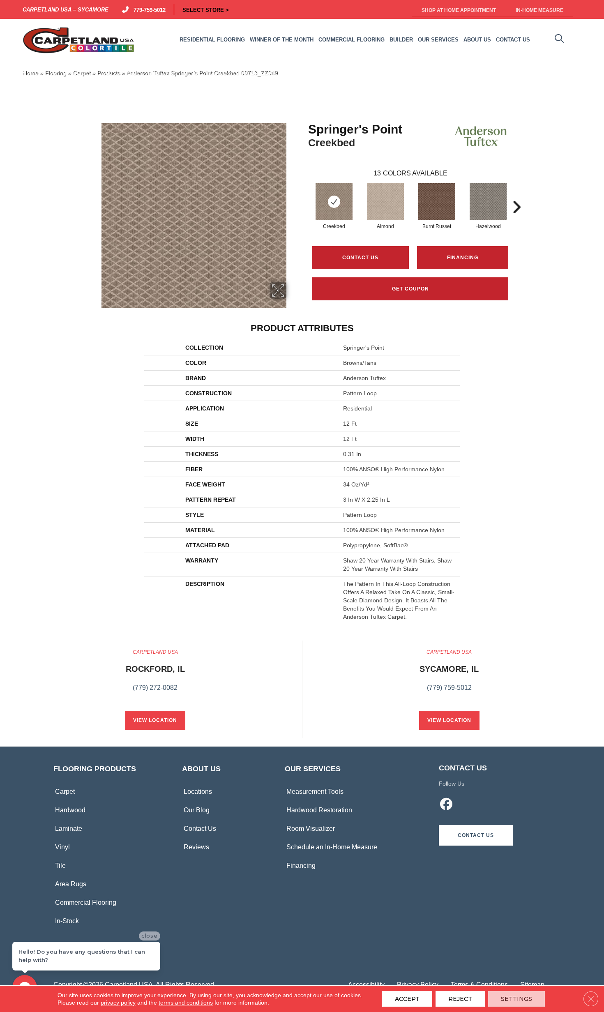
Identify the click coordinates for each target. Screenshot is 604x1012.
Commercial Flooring (85, 902)
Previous (304, 195)
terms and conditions (186, 1002)
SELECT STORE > (205, 9)
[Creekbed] (334, 201)
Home (30, 73)
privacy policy (118, 1002)
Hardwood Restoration (319, 810)
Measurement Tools (314, 791)
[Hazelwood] (488, 201)
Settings (516, 999)
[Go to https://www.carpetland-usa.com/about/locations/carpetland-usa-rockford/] (155, 675)
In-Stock (67, 920)
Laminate (68, 828)
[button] (476, 835)
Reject (460, 999)
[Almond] (385, 201)
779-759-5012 (148, 9)
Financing (301, 865)
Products (108, 73)
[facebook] (446, 805)
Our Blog (197, 810)
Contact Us (360, 257)
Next (516, 195)
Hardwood (70, 810)
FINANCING (462, 257)
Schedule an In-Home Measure (331, 847)
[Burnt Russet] (436, 201)
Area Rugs (70, 884)
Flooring (55, 73)
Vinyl (62, 847)
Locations (198, 791)
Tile (60, 865)
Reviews (196, 847)
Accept (407, 999)
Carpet (81, 73)
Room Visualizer (310, 828)
